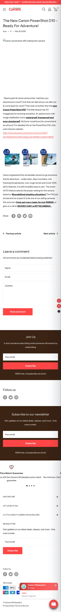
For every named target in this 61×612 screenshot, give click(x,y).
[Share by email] (30, 216)
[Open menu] (4, 9)
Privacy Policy (8, 606)
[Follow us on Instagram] (16, 397)
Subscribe (30, 365)
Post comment (17, 311)
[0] (55, 9)
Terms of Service (22, 606)
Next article (49, 233)
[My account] (49, 9)
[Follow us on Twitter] (11, 397)
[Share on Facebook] (13, 216)
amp (5, 31)
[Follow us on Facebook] (5, 397)
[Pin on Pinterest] (19, 216)
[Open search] (43, 9)
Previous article (13, 233)
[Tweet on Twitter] (25, 216)
